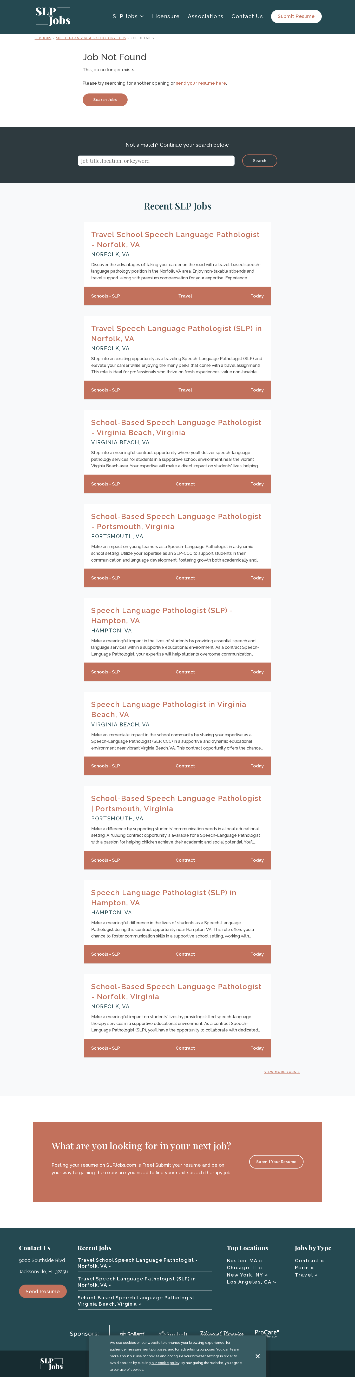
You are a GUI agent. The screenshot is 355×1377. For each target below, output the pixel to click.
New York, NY (245, 1275)
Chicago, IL (242, 1267)
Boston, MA (242, 1260)
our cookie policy (165, 1363)
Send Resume (43, 1291)
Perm (302, 1267)
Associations (206, 16)
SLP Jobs (43, 38)
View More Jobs (280, 1072)
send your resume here (201, 83)
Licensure (166, 16)
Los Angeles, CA (249, 1282)
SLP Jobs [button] (125, 16)
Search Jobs (105, 100)
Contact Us (247, 16)
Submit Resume (296, 16)
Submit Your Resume (276, 1162)
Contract (307, 1260)
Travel (304, 1275)
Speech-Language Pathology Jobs (91, 38)
